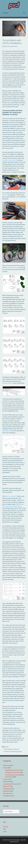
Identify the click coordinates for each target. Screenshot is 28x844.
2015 (5, 195)
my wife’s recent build (9, 160)
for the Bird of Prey (11, 267)
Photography (7, 789)
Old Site (5, 827)
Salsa (10, 431)
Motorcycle (6, 786)
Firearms (6, 779)
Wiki (4, 829)
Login (5, 831)
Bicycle (6, 747)
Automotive (6, 765)
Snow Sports (7, 793)
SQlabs (4, 431)
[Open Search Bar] (24, 13)
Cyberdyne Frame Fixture (13, 770)
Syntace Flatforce (7, 383)
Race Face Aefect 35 (11, 496)
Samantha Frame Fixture (12, 772)
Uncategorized (7, 796)
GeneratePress (14, 841)
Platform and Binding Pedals (13, 751)
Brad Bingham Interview (11, 749)
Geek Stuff (6, 781)
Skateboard (6, 791)
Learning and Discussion (10, 784)
